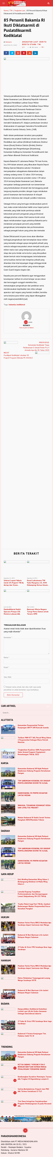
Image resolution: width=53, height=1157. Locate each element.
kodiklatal (21, 304)
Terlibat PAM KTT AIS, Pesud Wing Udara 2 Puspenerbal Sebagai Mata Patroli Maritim (34, 739)
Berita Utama (29, 44)
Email (6, 667)
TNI (11, 10)
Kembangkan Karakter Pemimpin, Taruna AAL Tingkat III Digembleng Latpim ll (34, 1078)
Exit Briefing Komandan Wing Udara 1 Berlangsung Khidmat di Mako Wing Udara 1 (33, 881)
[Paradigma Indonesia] (17, 3)
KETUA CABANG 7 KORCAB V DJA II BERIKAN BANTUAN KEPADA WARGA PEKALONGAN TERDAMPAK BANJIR (32, 1066)
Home (6, 10)
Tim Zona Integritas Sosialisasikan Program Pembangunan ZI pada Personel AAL (34, 1103)
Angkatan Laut (20, 10)
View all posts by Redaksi (26, 328)
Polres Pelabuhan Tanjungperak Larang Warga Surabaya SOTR (34, 979)
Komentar (8, 637)
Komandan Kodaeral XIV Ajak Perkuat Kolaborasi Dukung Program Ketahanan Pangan (34, 770)
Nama (6, 657)
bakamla (12, 304)
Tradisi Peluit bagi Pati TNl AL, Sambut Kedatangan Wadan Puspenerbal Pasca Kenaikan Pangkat (34, 906)
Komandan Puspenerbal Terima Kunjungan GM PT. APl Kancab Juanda (33, 726)
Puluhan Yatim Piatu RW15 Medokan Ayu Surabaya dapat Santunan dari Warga (34, 923)
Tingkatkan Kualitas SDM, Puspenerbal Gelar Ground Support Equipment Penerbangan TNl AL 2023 (34, 752)
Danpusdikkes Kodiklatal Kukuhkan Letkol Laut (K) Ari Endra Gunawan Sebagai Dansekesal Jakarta (32, 1011)
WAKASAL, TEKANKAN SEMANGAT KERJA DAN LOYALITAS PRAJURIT (34, 806)
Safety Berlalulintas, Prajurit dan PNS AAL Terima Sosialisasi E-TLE (33, 1090)
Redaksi (9, 42)
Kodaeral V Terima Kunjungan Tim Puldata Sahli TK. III (32, 1034)
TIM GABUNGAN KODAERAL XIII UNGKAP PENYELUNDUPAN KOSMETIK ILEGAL (34, 782)
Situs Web (7, 677)
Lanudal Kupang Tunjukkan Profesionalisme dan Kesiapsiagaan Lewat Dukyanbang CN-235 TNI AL (32, 894)
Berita (43, 42)
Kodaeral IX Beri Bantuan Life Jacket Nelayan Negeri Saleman (33, 936)
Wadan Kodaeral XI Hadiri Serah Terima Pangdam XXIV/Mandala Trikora (34, 818)
